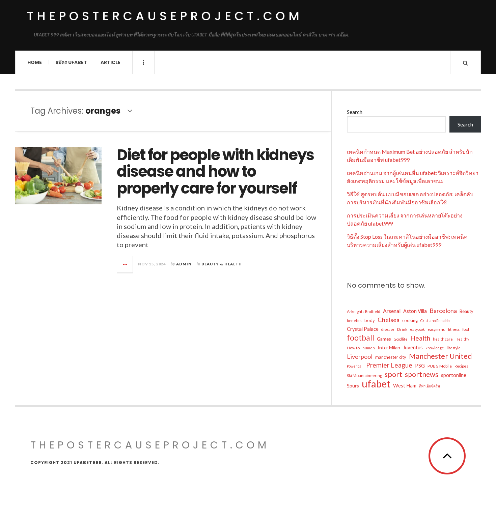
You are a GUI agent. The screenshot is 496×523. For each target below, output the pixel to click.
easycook (417, 329)
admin (184, 264)
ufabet (376, 384)
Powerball (355, 366)
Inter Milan (389, 347)
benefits (354, 320)
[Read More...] (125, 264)
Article (110, 62)
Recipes (461, 366)
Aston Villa (415, 311)
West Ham (404, 385)
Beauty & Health (221, 264)
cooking (410, 320)
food (465, 329)
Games (384, 339)
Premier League (389, 365)
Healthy (462, 339)
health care (443, 339)
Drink (402, 329)
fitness (454, 329)
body (369, 320)
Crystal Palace (363, 329)
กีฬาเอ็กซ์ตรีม (429, 386)
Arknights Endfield (363, 311)
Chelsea (388, 319)
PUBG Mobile (440, 366)
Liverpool (360, 356)
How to (353, 347)
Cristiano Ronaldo (434, 320)
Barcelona (443, 310)
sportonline (453, 375)
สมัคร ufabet (71, 62)
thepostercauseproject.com (165, 16)
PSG (420, 366)
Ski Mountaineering (364, 375)
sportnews (421, 374)
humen (368, 348)
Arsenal (392, 311)
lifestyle (454, 348)
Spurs (353, 385)
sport (393, 374)
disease (387, 329)
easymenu (436, 329)
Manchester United (440, 356)
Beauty (466, 311)
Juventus (413, 347)
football (360, 337)
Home (34, 62)
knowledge (434, 348)
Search (354, 112)
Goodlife (401, 339)
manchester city (390, 357)
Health (420, 338)
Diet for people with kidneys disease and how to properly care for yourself (215, 171)
